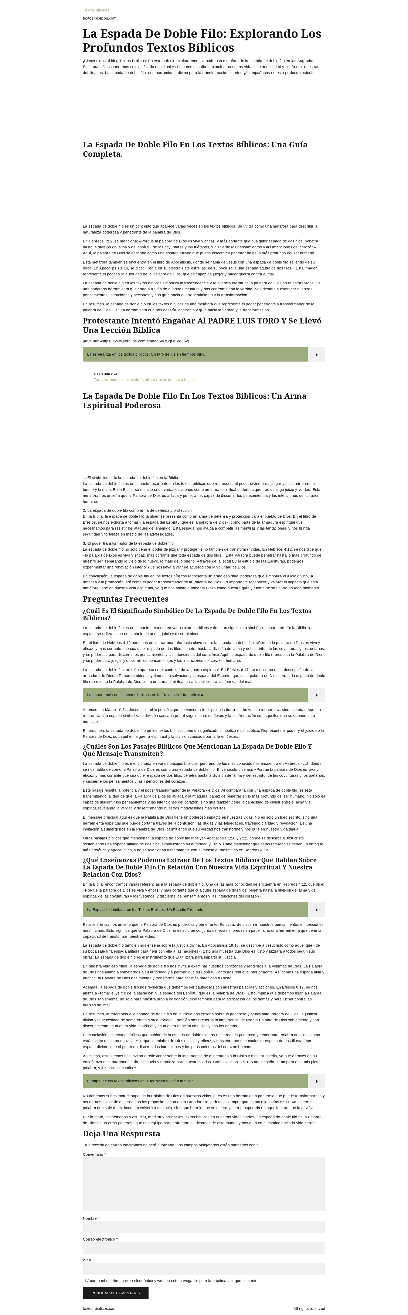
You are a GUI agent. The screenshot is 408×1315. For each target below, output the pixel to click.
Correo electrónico (100, 1239)
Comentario (94, 1154)
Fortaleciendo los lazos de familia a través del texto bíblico (145, 380)
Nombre (91, 1218)
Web (87, 1260)
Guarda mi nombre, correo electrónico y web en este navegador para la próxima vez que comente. (172, 1281)
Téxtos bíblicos (96, 10)
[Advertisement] (204, 108)
